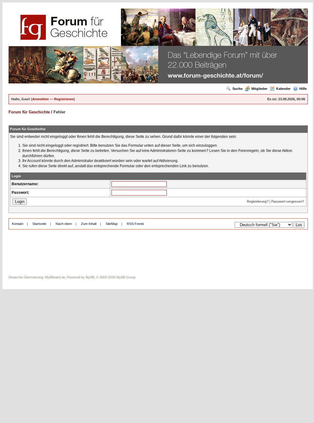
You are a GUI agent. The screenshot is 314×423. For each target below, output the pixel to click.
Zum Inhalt (89, 224)
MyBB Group (126, 277)
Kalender (283, 88)
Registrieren (64, 99)
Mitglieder (259, 88)
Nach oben (64, 224)
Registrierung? (257, 201)
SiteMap (112, 224)
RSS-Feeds (135, 224)
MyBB (90, 277)
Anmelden (40, 99)
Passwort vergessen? (287, 201)
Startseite (39, 224)
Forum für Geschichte (29, 112)
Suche (237, 88)
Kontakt (17, 224)
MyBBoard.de (55, 277)
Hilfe (303, 88)
